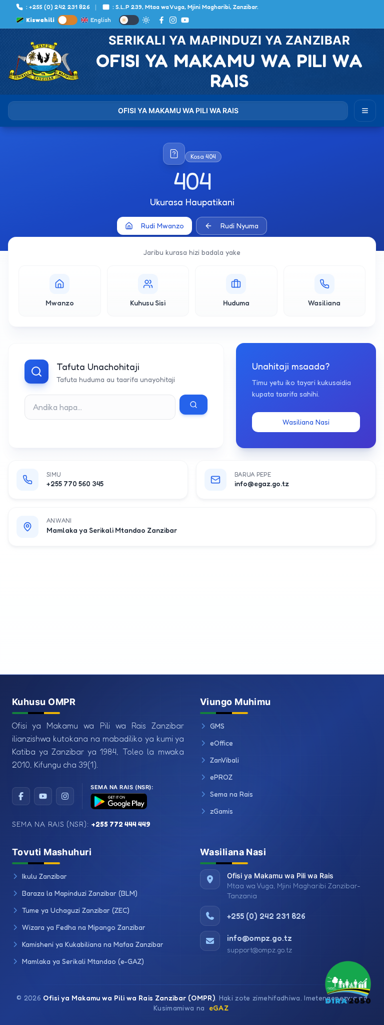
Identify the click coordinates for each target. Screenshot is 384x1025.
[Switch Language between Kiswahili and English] (68, 20)
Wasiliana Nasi (306, 422)
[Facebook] (161, 20)
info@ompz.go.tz (259, 938)
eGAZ (218, 1007)
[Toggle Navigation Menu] (365, 111)
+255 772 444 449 (121, 824)
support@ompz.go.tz (259, 949)
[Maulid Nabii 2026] (348, 988)
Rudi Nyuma (239, 225)
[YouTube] (185, 20)
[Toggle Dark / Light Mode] (129, 20)
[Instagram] (173, 20)
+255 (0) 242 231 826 (266, 916)
